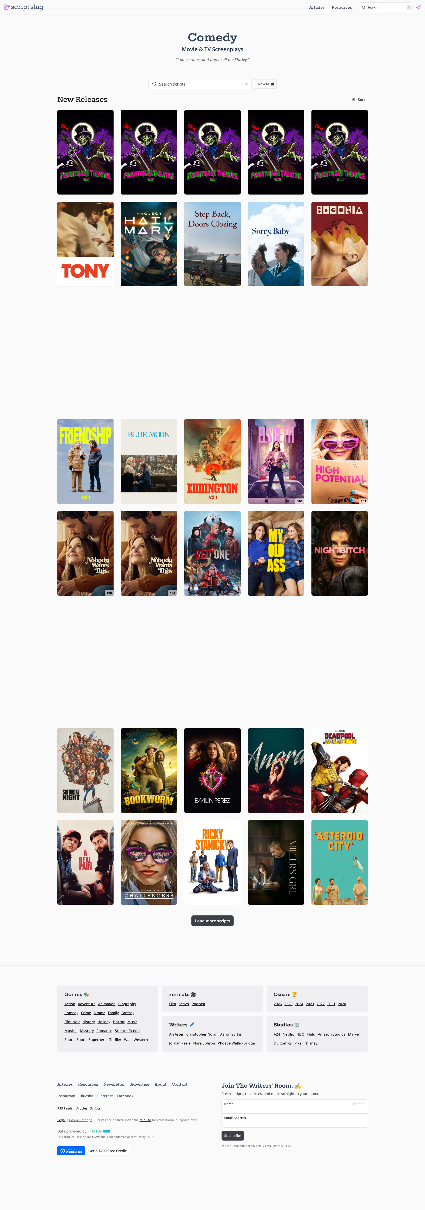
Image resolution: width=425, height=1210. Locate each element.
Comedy (71, 1012)
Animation (107, 1003)
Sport (81, 1039)
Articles (317, 7)
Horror (119, 1021)
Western (141, 1039)
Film (172, 1003)
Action (69, 1003)
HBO (300, 1034)
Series (184, 1003)
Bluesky (86, 1095)
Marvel (354, 1034)
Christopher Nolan (202, 1034)
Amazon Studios (331, 1034)
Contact (179, 1084)
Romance (104, 1030)
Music (132, 1021)
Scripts (95, 1108)
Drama (99, 1012)
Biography (127, 1003)
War (127, 1039)
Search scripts (203, 84)
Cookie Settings (80, 1120)
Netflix (288, 1034)
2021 (331, 1003)
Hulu (311, 1034)
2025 (288, 1003)
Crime (86, 1012)
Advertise (139, 1084)
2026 (278, 1003)
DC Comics (283, 1043)
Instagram (66, 1095)
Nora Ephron (204, 1043)
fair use (145, 1120)
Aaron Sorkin (231, 1034)
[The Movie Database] (98, 1131)
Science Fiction (127, 1030)
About (160, 1084)
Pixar (298, 1043)
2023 (310, 1003)
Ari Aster (176, 1034)
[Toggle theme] (419, 7)
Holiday (103, 1021)
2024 (299, 1003)
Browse (262, 84)
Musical (70, 1030)
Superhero (98, 1039)
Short (69, 1039)
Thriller (115, 1039)
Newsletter (114, 1084)
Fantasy (127, 1012)
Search (388, 7)
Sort (361, 99)
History (89, 1021)
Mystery (87, 1030)
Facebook (125, 1095)
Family (113, 1012)
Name (294, 1104)
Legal (61, 1120)
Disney (311, 1043)
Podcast (198, 1003)
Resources (342, 7)
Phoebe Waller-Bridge (236, 1043)
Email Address (235, 1118)
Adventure (86, 1003)
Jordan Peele (180, 1043)
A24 (277, 1034)
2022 (321, 1003)
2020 (342, 1003)
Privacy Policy (282, 1146)
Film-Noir (72, 1021)
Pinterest (105, 1095)
